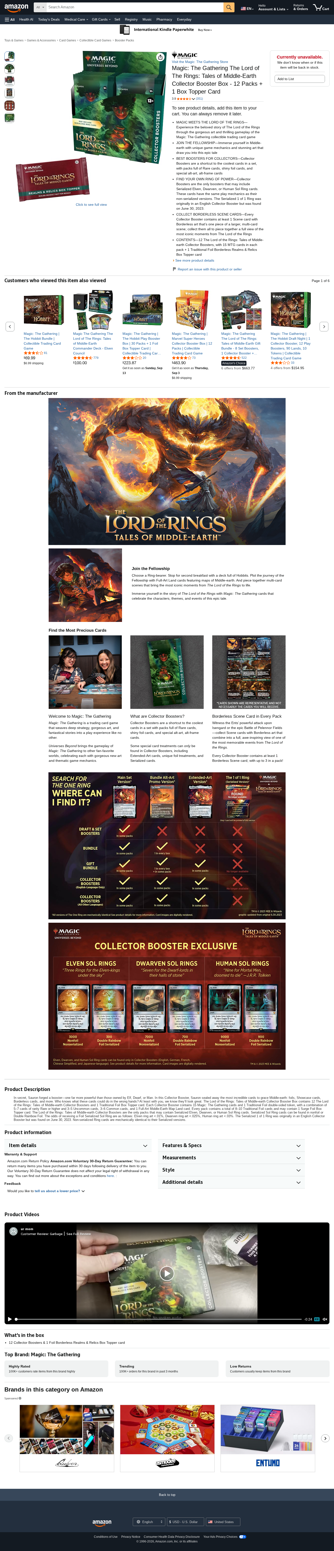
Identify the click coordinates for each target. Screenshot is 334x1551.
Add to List (286, 79)
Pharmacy (164, 19)
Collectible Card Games (95, 40)
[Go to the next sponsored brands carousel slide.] (325, 1438)
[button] (10, 19)
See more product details (194, 260)
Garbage (56, 1234)
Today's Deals (49, 19)
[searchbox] (134, 7)
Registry (131, 19)
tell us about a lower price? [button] (58, 1191)
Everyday (184, 19)
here (110, 1176)
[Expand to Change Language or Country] (253, 9)
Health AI (26, 19)
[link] (44, 341)
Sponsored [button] (11, 1398)
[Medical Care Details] (87, 19)
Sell (117, 19)
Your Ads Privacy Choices (220, 1537)
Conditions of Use (106, 1537)
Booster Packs (124, 40)
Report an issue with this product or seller (210, 269)
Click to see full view (91, 204)
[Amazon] (17, 7)
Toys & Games (13, 40)
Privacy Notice (130, 1537)
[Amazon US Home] (102, 1524)
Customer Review (34, 1234)
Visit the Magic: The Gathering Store (200, 62)
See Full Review (79, 1234)
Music (147, 19)
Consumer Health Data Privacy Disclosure (172, 1537)
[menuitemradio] (317, 1319)
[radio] (9, 56)
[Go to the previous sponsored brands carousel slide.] (9, 1438)
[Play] (8, 1319)
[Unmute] (325, 1319)
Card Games (67, 40)
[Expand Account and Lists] (288, 9)
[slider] (158, 1319)
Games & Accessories (41, 40)
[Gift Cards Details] (110, 19)
